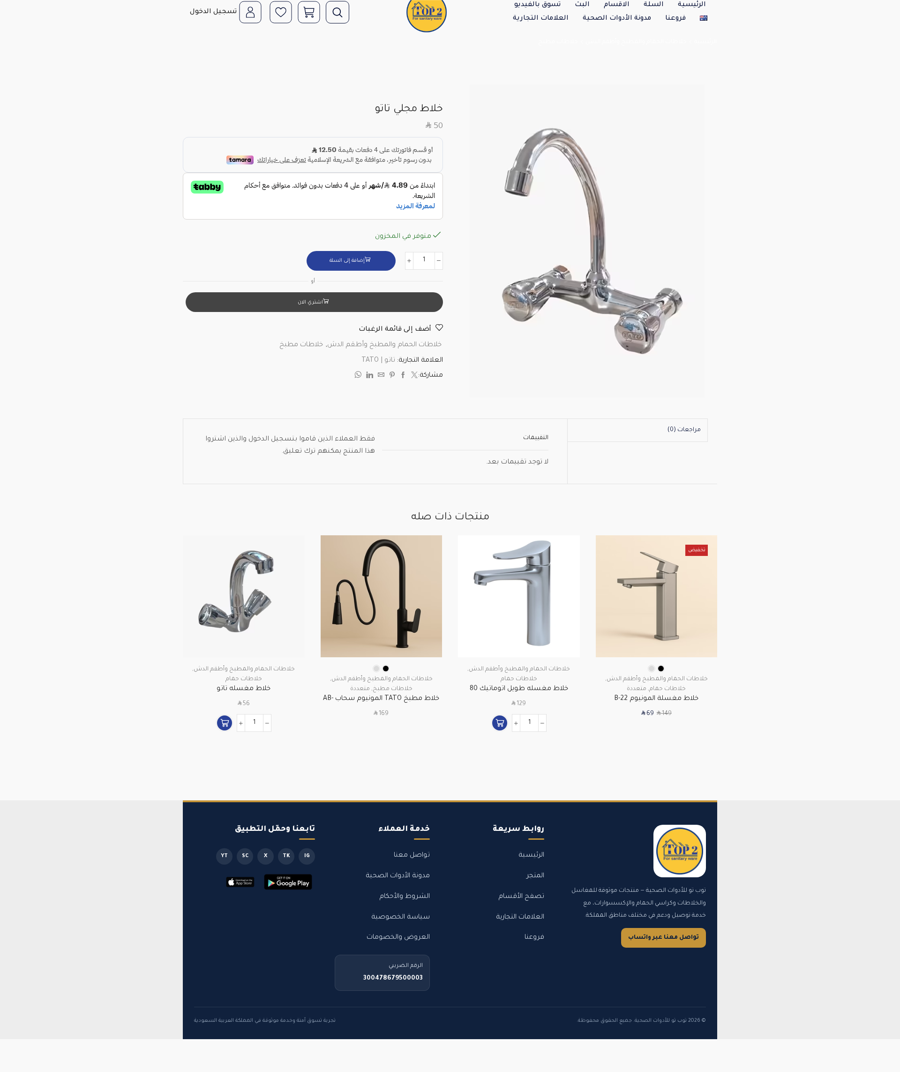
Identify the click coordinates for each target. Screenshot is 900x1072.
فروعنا (675, 19)
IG (307, 856)
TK (286, 856)
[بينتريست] (392, 376)
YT (224, 856)
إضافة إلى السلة (347, 261)
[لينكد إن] (369, 376)
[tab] (684, 430)
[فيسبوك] (403, 376)
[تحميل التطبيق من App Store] (240, 882)
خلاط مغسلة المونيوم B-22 (656, 699)
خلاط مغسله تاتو (243, 689)
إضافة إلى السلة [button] (561, 616)
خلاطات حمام (667, 689)
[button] (500, 723)
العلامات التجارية (541, 19)
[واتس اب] (359, 376)
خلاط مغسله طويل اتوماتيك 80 (519, 689)
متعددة (636, 689)
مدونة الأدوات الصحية (617, 19)
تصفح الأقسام (521, 897)
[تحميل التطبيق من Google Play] (288, 882)
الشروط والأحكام (404, 897)
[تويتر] (413, 376)
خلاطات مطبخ (558, 42)
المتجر (535, 876)
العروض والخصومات (398, 938)
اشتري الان (310, 302)
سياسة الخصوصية (400, 917)
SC (245, 856)
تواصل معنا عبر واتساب (663, 938)
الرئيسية (705, 42)
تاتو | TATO (378, 361)
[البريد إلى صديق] (381, 376)
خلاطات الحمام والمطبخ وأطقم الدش (636, 42)
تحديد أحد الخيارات (699, 616)
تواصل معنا (412, 855)
